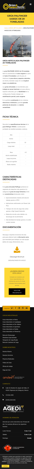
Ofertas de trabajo (8, 366)
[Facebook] (15, 308)
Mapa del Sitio (7, 370)
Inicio (6, 28)
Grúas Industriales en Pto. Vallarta (12, 324)
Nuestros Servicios (8, 355)
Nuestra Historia (7, 351)
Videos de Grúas (7, 362)
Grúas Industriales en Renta (10, 319)
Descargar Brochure (17, 257)
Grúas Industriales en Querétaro (11, 327)
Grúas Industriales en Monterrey (11, 331)
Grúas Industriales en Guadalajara (12, 322)
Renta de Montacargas (9, 335)
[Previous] (6, 46)
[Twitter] (12, 308)
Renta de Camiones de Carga (10, 342)
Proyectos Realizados (8, 359)
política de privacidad (14, 459)
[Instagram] (22, 308)
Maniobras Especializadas (10, 337)
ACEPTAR (5, 466)
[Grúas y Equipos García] (14, 6)
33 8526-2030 (9, 395)
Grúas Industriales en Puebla (10, 329)
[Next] (28, 46)
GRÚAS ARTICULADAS (15, 28)
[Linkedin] (19, 308)
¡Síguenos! (6, 308)
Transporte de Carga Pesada (10, 340)
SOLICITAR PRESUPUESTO (17, 291)
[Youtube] (26, 308)
